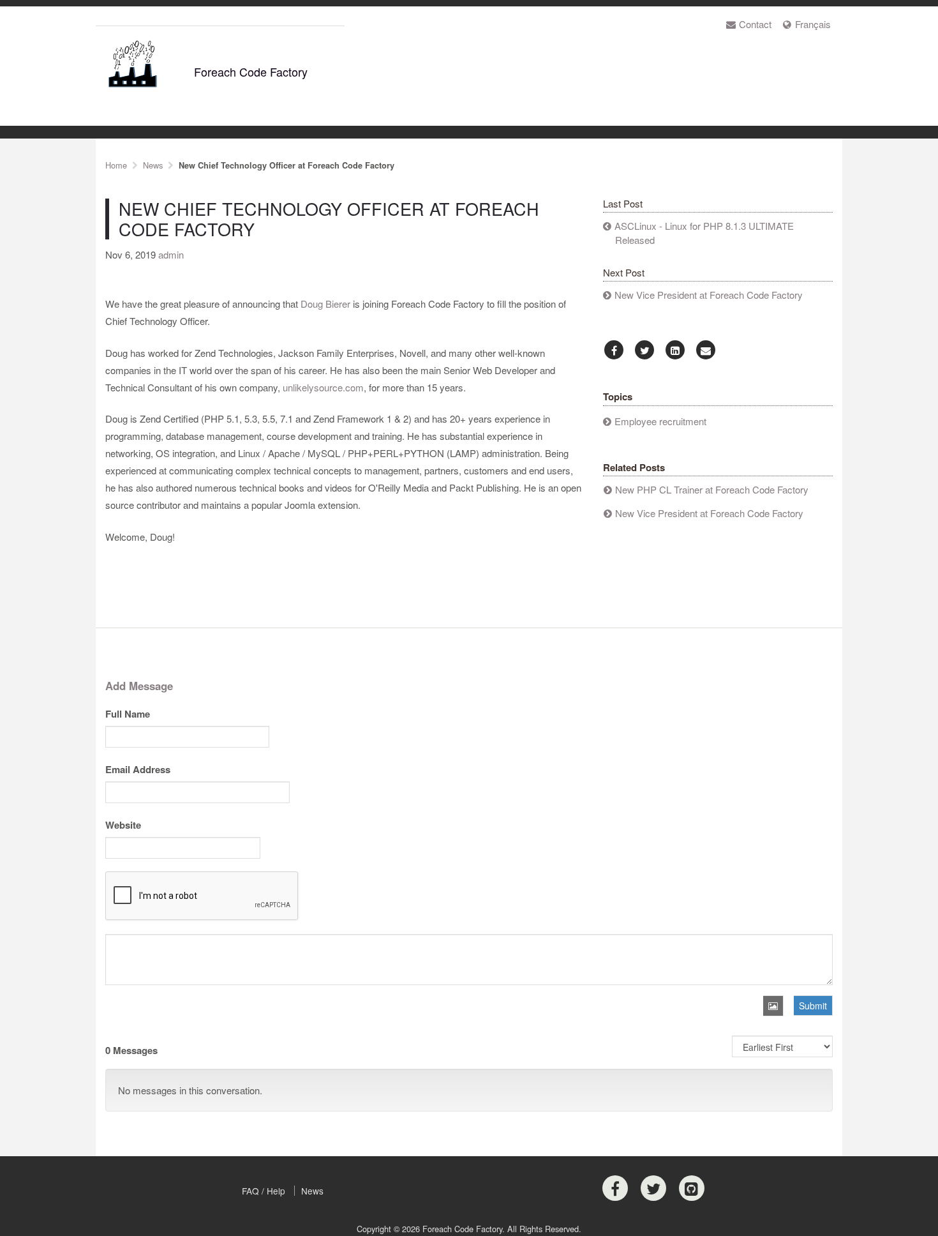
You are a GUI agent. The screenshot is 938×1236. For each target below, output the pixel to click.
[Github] (692, 1188)
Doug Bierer (325, 303)
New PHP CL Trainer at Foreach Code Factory (711, 489)
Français (813, 24)
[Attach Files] (773, 1005)
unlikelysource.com (323, 387)
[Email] (706, 350)
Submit (813, 1005)
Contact (755, 24)
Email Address (137, 769)
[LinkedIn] (675, 350)
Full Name (127, 714)
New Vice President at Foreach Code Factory (708, 294)
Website (123, 825)
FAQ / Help (263, 1191)
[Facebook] (614, 350)
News (312, 1191)
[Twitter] (644, 350)
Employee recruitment (660, 421)
